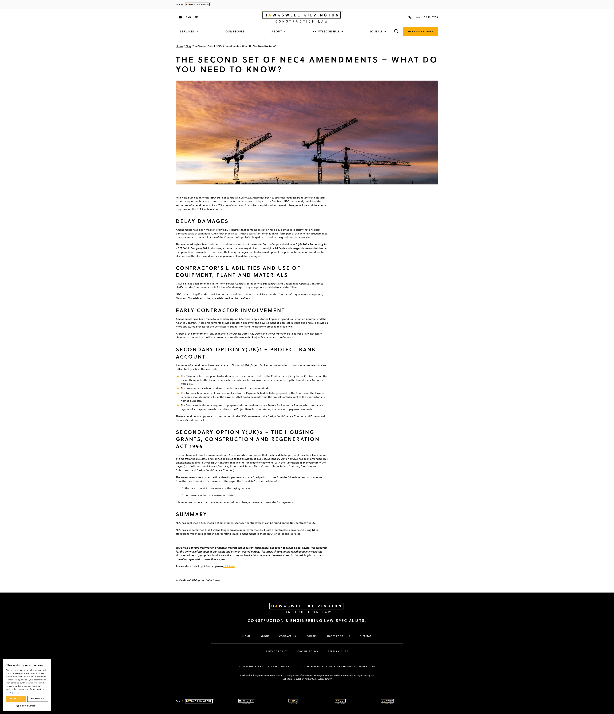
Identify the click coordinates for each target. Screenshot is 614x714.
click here (229, 566)
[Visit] (303, 608)
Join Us (376, 31)
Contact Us (287, 636)
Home (179, 46)
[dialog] (27, 685)
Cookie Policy (308, 651)
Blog (188, 46)
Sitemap (366, 636)
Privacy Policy (277, 651)
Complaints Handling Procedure (264, 666)
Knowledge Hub (326, 31)
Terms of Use (338, 651)
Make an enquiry (420, 31)
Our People (235, 31)
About (277, 31)
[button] (27, 706)
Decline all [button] (37, 698)
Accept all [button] (16, 698)
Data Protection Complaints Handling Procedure (337, 666)
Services (187, 31)
